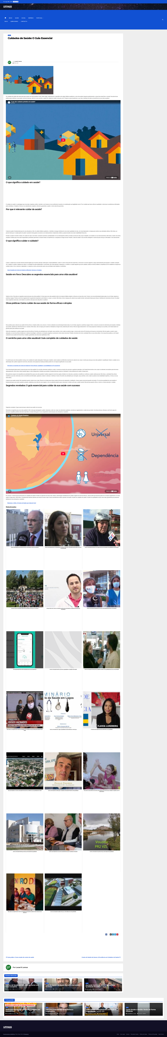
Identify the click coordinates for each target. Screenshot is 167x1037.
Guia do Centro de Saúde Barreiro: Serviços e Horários (63, 986)
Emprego (31, 18)
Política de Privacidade (152, 1034)
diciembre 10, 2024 (131, 1013)
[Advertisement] (105, 20)
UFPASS (7, 6)
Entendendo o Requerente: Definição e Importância (101, 1010)
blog (7, 1007)
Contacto (24, 21)
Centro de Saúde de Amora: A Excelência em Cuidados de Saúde (100, 957)
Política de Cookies (143, 1034)
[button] (162, 19)
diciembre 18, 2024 (51, 1013)
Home (118, 1034)
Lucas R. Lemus (18, 61)
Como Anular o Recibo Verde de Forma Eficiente (141, 1010)
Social (24, 18)
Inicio (10, 18)
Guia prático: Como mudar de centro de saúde (20, 957)
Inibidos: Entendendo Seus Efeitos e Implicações (59, 1010)
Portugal (39, 18)
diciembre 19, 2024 (11, 1013)
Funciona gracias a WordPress (9, 1034)
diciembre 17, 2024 (91, 1013)
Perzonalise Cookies (134, 1034)
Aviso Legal (122, 1034)
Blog (6, 21)
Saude (17, 18)
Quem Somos (14, 21)
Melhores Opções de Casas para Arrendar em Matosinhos (23, 1010)
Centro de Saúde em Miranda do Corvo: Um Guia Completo (22, 986)
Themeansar (26, 1034)
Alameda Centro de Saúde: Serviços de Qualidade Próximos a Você (100, 986)
